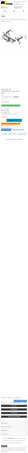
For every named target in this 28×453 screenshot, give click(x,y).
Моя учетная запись (6, 426)
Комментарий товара (18, 129)
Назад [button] (2, 37)
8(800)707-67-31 (18, 7)
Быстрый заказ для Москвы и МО (11, 123)
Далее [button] (25, 37)
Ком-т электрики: (5, 108)
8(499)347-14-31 (4, 7)
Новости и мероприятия (14, 416)
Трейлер (16, 97)
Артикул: (2, 95)
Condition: (3, 98)
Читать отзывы (6, 129)
